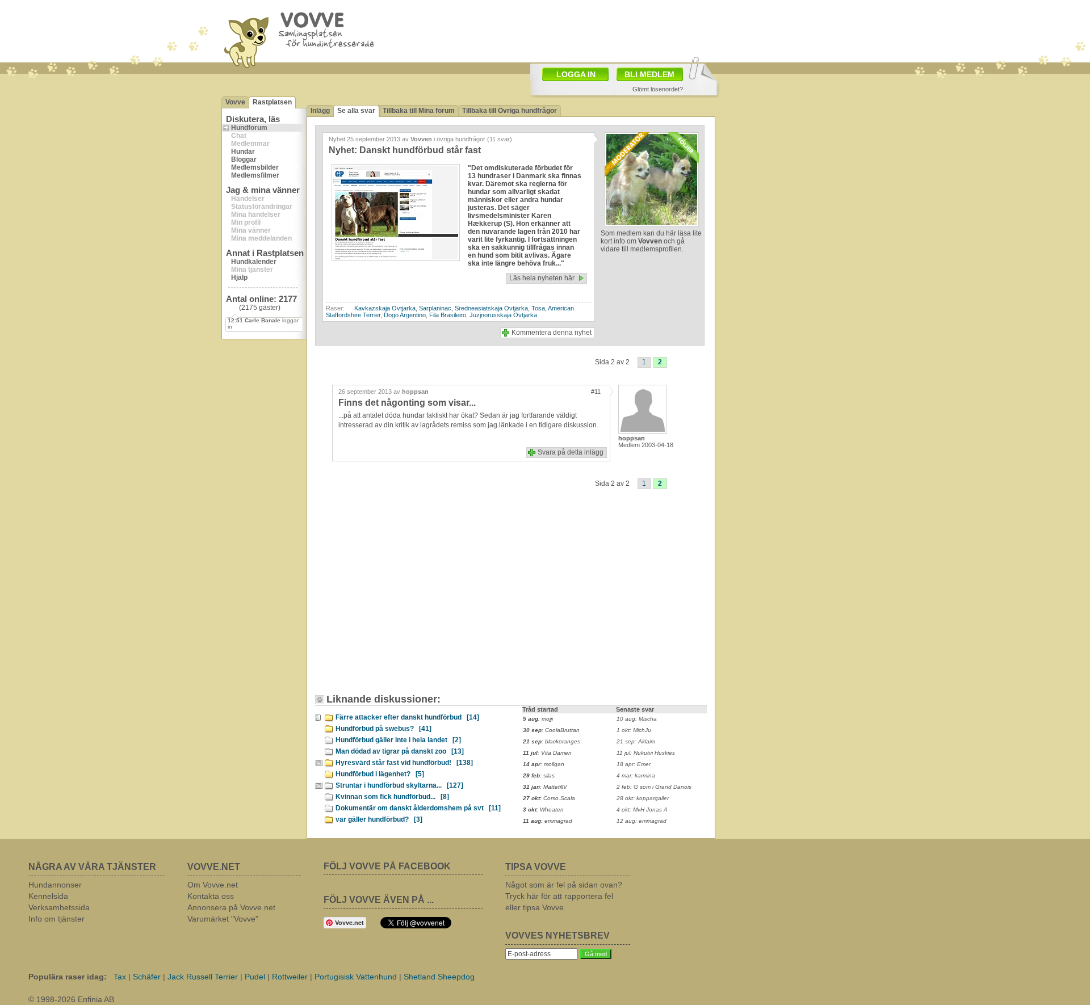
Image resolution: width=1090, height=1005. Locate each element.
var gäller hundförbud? (379, 819)
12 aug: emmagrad (641, 821)
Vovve (235, 102)
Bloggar (244, 159)
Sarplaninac (435, 308)
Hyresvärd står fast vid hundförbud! (404, 763)
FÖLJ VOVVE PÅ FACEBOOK (387, 866)
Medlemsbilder (255, 167)
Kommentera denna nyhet (552, 333)
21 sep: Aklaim (636, 741)
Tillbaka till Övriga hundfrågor (509, 111)
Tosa (538, 308)
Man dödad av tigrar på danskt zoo (400, 751)
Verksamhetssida (59, 907)
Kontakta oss (210, 896)
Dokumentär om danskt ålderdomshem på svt (418, 808)
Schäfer (147, 976)
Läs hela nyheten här (542, 278)
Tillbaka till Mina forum (419, 111)
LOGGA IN (576, 74)
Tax (120, 976)
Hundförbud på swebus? (383, 729)
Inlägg (320, 111)
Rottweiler (290, 976)
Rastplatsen (272, 102)
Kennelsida (48, 896)
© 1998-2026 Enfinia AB (71, 999)
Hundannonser (55, 884)
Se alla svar (356, 111)
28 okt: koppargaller (643, 798)
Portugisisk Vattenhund (356, 976)
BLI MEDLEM (649, 74)
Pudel (255, 976)
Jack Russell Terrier (202, 976)
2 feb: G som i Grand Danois (654, 787)
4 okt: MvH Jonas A (642, 809)
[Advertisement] (611, 30)
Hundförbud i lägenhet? (380, 774)
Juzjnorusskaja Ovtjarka (503, 315)
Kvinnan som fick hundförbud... (392, 797)
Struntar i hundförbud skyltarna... (399, 785)
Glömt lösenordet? (657, 89)
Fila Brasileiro (447, 315)
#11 (596, 391)
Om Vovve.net (212, 884)
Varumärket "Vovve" (222, 918)
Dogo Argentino (405, 315)
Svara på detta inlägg (570, 452)
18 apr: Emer (634, 764)
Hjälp (239, 277)
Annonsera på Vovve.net (231, 907)
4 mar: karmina (636, 775)
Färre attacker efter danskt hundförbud (407, 717)
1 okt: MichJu (634, 730)
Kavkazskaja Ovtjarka (385, 308)
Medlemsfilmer (255, 175)
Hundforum (249, 128)
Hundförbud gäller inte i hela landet (398, 740)
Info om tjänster (56, 918)
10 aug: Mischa (637, 719)
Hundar (243, 151)
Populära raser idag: (67, 976)
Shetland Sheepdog (439, 976)
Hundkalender (253, 262)
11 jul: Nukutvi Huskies (646, 753)
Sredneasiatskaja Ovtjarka (491, 308)
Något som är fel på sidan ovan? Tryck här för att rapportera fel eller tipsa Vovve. (563, 896)
